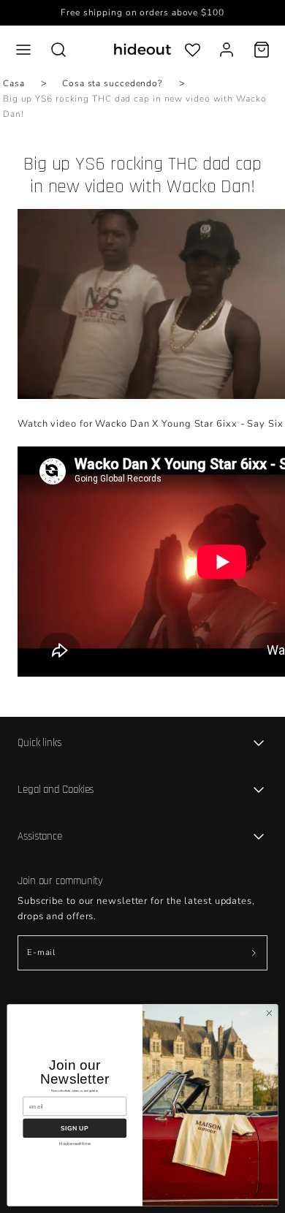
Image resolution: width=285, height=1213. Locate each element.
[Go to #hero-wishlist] (192, 49)
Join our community (60, 881)
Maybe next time (75, 1144)
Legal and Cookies (56, 789)
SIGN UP (74, 1128)
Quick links (39, 743)
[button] (23, 49)
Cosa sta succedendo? (112, 83)
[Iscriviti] (253, 952)
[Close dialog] (269, 1013)
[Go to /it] (142, 49)
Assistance (40, 836)
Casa (14, 83)
